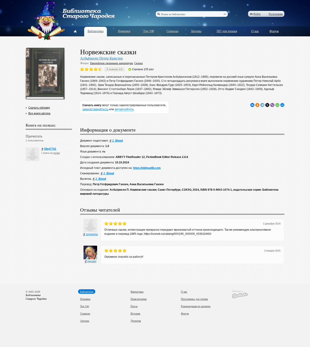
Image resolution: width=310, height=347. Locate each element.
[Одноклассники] (257, 105)
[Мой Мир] (282, 105)
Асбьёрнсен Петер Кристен (101, 58)
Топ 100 (148, 31)
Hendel (91, 261)
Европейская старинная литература (111, 63)
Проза (134, 306)
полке (56, 153)
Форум (274, 31)
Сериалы (172, 31)
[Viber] (272, 105)
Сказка (138, 63)
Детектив (135, 320)
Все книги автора (39, 113)
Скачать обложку (39, 107)
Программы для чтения (194, 299)
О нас (255, 31)
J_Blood (117, 140)
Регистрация (276, 13)
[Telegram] (262, 105)
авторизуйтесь (124, 109)
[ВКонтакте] (252, 105)
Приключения (138, 299)
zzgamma (92, 234)
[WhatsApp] (277, 105)
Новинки (124, 31)
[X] (267, 105)
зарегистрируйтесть (95, 109)
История (135, 313)
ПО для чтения (227, 31)
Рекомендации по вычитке (196, 306)
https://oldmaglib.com (147, 168)
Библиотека (95, 31)
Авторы (196, 31)
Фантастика (136, 291)
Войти (257, 14)
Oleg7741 (50, 148)
